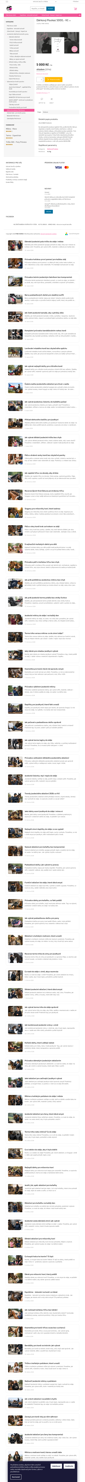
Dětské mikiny (14, 70)
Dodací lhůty (9, 182)
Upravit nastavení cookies (49, 234)
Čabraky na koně (14, 105)
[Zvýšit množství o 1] (44, 78)
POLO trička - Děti (15, 65)
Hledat (50, 8)
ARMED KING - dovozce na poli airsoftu (60, 224)
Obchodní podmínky (12, 177)
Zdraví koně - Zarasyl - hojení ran (17, 31)
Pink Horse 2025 (12, 26)
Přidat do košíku (55, 79)
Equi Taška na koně (15, 95)
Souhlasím (69, 1466)
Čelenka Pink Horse (15, 76)
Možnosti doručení (42, 74)
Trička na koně (14, 48)
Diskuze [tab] (45, 112)
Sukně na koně (14, 45)
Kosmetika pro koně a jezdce (18, 92)
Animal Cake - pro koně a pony (16, 113)
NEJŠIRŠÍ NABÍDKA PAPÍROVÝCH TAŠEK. (25, 224)
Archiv (48, 212)
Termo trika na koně (16, 40)
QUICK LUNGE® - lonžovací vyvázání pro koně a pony (21, 101)
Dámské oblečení (14, 37)
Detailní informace (42, 93)
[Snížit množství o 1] (44, 81)
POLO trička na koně (16, 43)
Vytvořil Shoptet (74, 234)
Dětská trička (14, 68)
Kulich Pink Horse (14, 79)
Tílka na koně (14, 54)
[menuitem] (11, 15)
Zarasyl (47, 192)
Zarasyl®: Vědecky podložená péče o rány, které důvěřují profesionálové (60, 205)
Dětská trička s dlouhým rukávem (20, 73)
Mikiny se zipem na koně (17, 59)
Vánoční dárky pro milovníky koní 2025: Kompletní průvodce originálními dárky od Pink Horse (60, 198)
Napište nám (10, 172)
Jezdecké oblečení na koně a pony (18, 34)
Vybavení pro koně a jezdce (15, 82)
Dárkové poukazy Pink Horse (16, 110)
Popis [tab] (39, 112)
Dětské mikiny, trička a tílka (17, 62)
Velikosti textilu (10, 169)
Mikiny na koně (14, 51)
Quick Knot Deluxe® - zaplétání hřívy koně (20, 88)
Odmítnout (56, 1466)
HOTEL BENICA (42, 224)
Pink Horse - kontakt (12, 174)
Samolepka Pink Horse (14, 119)
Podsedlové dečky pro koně (18, 107)
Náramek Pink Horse (13, 116)
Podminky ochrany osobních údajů (16, 180)
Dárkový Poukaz (52, 149)
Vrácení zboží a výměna (40, 2)
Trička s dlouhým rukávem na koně (20, 56)
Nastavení (16, 1477)
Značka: (42, 24)
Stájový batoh (13, 84)
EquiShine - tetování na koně (15, 29)
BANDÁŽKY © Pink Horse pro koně (19, 97)
